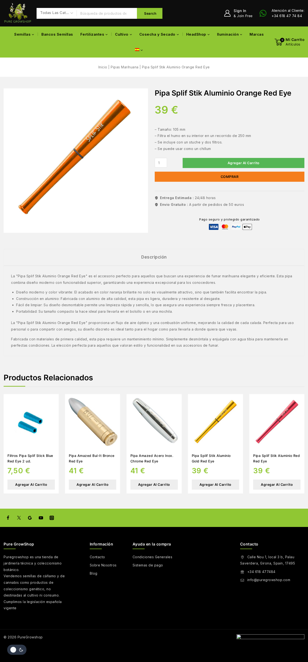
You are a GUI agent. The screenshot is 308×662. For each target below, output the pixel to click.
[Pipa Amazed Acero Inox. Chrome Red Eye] (154, 421)
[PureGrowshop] (18, 13)
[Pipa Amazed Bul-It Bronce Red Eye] (92, 421)
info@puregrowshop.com (268, 580)
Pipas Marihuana (125, 67)
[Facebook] (8, 517)
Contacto (97, 557)
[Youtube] (40, 517)
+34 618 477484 (261, 572)
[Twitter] (18, 517)
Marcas (257, 34)
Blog (93, 573)
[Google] (30, 517)
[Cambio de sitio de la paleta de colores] (16, 650)
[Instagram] (51, 517)
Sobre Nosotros (103, 565)
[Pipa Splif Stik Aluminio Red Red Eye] (276, 421)
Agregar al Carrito (244, 163)
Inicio (102, 67)
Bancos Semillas (57, 34)
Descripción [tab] (154, 257)
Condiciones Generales (153, 557)
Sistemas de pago (148, 565)
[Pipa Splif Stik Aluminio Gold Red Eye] (215, 421)
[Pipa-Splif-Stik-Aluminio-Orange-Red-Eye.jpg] (76, 160)
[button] (154, 485)
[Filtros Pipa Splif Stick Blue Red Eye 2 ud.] (31, 421)
